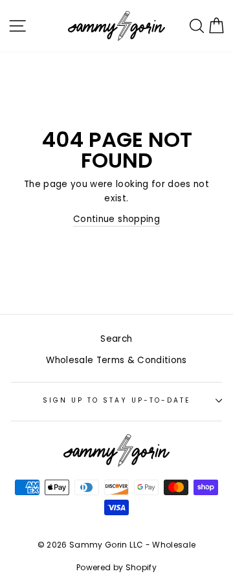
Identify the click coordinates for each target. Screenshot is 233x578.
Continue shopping (116, 219)
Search (116, 339)
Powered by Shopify (116, 567)
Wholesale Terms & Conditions (116, 360)
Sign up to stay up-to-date (117, 400)
